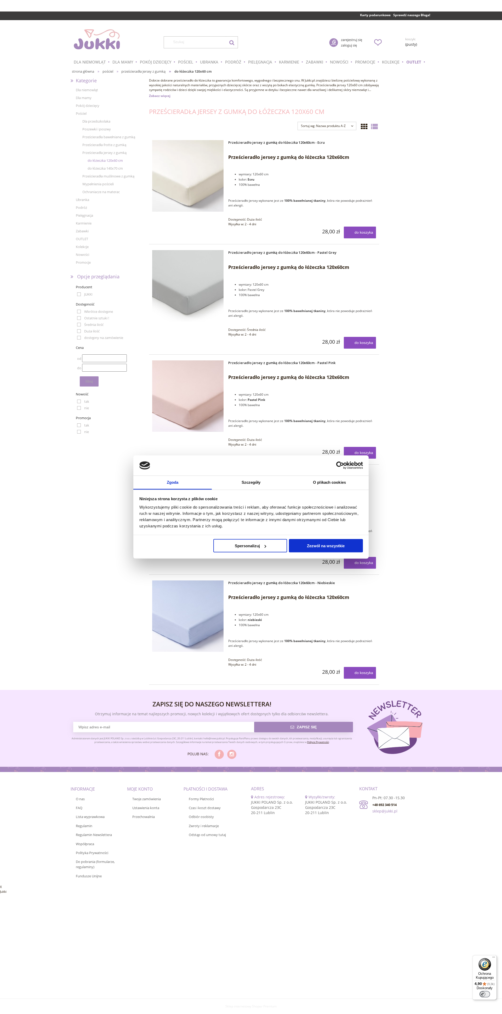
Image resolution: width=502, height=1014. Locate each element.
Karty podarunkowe (375, 15)
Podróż (81, 207)
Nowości (82, 254)
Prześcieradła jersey (331, 85)
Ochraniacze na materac (101, 191)
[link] (85, 294)
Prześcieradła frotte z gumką (104, 144)
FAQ (79, 807)
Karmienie (84, 223)
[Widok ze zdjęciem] (364, 126)
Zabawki (82, 231)
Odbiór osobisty (201, 816)
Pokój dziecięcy (87, 105)
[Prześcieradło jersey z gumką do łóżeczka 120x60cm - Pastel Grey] (188, 285)
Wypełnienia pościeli (98, 184)
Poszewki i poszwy (96, 129)
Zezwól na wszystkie (326, 546)
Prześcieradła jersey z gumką (104, 152)
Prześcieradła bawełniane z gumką (108, 137)
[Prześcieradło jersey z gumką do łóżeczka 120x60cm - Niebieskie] (188, 616)
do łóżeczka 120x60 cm (105, 160)
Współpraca (85, 844)
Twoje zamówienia (146, 799)
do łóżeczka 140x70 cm (105, 168)
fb (219, 754)
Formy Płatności (201, 799)
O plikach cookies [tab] (329, 482)
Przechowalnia (143, 816)
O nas (80, 799)
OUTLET (82, 239)
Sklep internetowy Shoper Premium (251, 1006)
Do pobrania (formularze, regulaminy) (95, 864)
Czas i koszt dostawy (205, 807)
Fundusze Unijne (89, 876)
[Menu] (493, 958)
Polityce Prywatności (318, 742)
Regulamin (84, 825)
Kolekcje (82, 246)
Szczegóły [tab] (251, 482)
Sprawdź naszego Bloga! (411, 15)
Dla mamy (84, 97)
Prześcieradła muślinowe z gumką (108, 176)
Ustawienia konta (145, 807)
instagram (231, 754)
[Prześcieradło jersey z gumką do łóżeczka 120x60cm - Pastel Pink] (188, 396)
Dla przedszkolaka (96, 121)
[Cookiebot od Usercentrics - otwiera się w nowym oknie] (340, 465)
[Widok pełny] (374, 126)
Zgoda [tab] (173, 482)
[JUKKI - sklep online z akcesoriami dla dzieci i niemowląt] (97, 39)
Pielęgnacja (84, 215)
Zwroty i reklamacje (204, 825)
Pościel (81, 113)
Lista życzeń (378, 42)
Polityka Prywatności (92, 852)
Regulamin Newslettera (94, 834)
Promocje (83, 262)
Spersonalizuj (247, 546)
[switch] (485, 994)
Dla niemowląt (87, 90)
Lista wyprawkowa (90, 816)
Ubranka (82, 199)
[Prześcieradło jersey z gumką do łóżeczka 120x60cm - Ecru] (188, 175)
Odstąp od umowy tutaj (207, 834)
